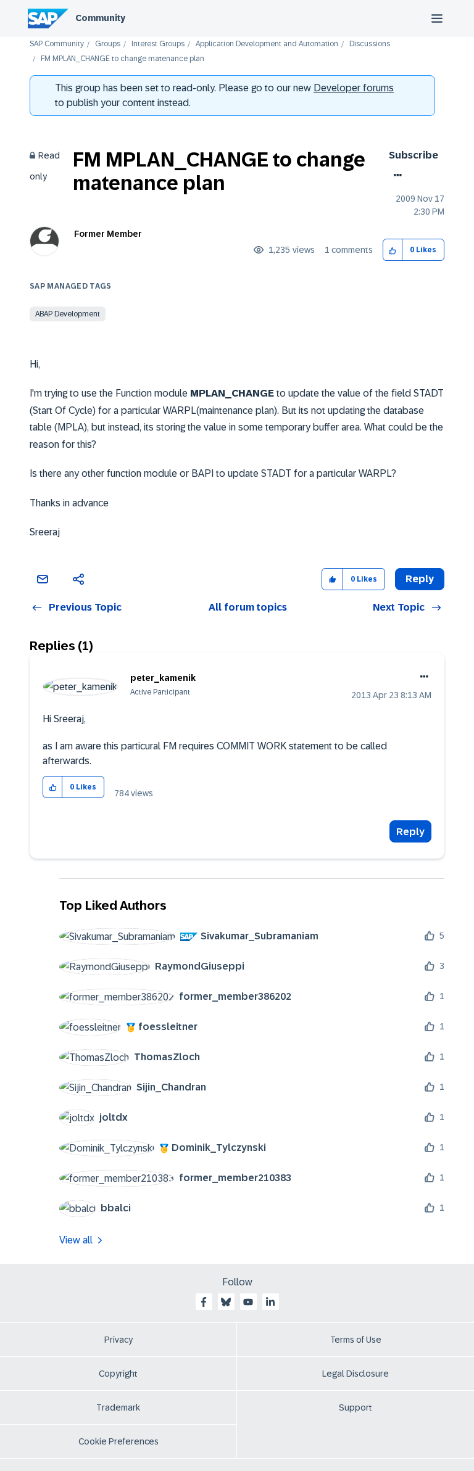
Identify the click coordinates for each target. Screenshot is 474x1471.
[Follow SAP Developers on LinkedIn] (270, 1302)
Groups (107, 44)
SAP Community (57, 44)
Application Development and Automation (267, 44)
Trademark (118, 1407)
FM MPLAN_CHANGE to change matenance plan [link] (122, 59)
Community (100, 18)
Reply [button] (419, 579)
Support (355, 1407)
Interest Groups (158, 44)
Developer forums (354, 88)
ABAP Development (67, 314)
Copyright (118, 1373)
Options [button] (395, 175)
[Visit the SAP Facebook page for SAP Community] (204, 1302)
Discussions (369, 44)
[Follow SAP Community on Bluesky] (226, 1302)
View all (76, 1240)
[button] (392, 250)
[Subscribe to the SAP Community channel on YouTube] (248, 1302)
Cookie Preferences (118, 1441)
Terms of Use (355, 1340)
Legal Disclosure (355, 1373)
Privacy (118, 1340)
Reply (410, 831)
